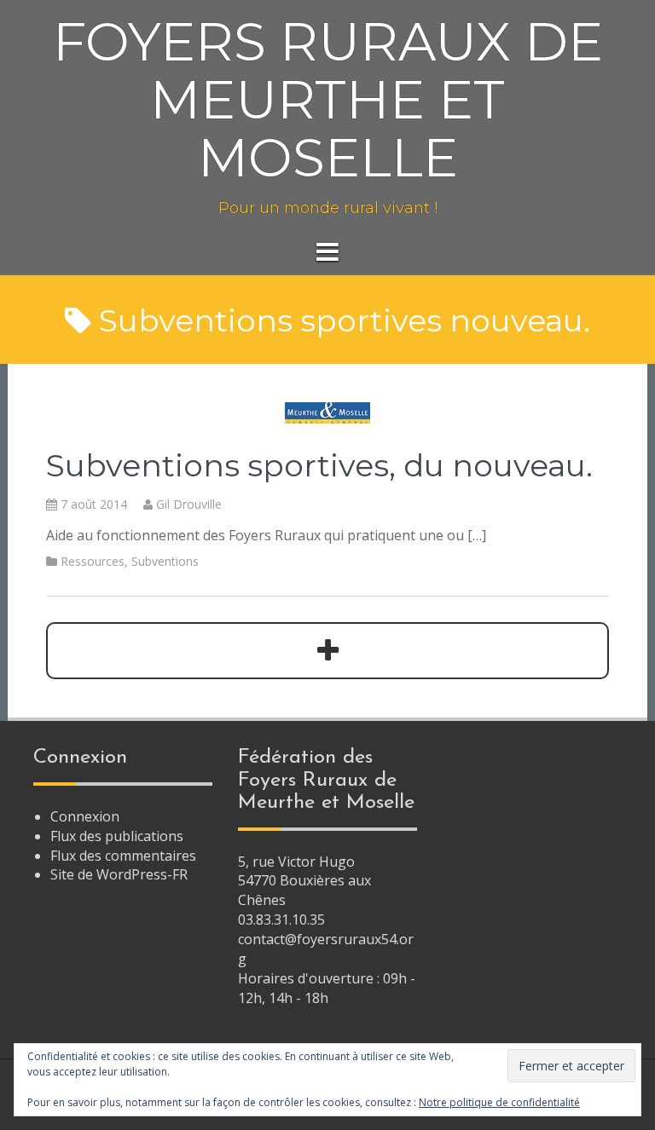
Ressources (93, 561)
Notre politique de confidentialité (499, 1102)
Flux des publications (116, 836)
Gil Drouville (189, 504)
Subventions (165, 561)
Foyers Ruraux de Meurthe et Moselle (328, 99)
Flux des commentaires (123, 855)
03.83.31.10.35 (281, 919)
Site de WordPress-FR (119, 874)
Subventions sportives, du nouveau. (319, 465)
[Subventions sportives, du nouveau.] (327, 411)
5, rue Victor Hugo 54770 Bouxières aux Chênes (304, 881)
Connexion (84, 816)
